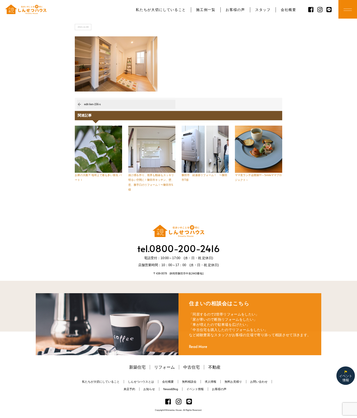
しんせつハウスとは (141, 381)
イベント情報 (195, 389)
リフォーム (164, 367)
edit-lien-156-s (92, 104)
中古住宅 (191, 367)
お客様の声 (235, 10)
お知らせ (149, 389)
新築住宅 (137, 367)
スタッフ (263, 10)
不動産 (214, 367)
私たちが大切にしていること (161, 10)
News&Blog (170, 389)
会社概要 (288, 10)
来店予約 (129, 389)
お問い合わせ (259, 381)
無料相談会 (189, 381)
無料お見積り (233, 381)
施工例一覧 (205, 10)
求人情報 (210, 381)
